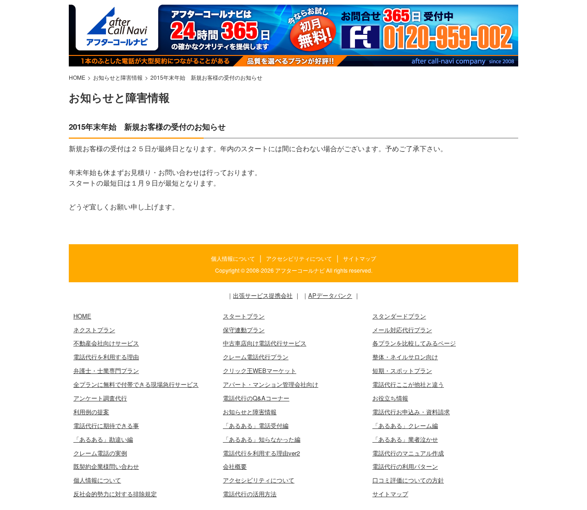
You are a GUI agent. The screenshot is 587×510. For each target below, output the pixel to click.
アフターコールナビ (300, 270)
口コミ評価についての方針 (408, 480)
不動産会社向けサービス (106, 343)
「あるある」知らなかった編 (261, 439)
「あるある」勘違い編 (103, 439)
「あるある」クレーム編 (405, 425)
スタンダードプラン (399, 316)
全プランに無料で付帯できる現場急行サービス (136, 384)
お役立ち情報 (390, 398)
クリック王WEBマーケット (259, 370)
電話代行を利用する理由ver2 (261, 453)
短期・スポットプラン (402, 370)
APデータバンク (330, 295)
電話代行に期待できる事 (106, 425)
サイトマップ (359, 258)
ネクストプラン (94, 329)
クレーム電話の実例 (100, 453)
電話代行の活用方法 (250, 493)
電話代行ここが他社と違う (408, 384)
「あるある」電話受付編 (255, 425)
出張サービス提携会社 (263, 295)
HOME (82, 316)
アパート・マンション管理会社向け (270, 384)
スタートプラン (244, 316)
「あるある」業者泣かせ (405, 439)
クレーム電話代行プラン (255, 356)
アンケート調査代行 (100, 398)
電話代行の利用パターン (405, 466)
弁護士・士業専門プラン (106, 370)
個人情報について (233, 258)
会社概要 (235, 466)
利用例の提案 (91, 411)
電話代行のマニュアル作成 (408, 453)
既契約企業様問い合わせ (106, 466)
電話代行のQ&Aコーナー (256, 398)
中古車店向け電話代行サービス (264, 343)
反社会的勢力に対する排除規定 (115, 493)
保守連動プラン (244, 329)
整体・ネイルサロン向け (405, 356)
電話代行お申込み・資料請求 (411, 411)
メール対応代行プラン (402, 329)
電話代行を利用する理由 (106, 356)
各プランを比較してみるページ (414, 343)
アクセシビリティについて (299, 258)
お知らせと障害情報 (250, 411)
